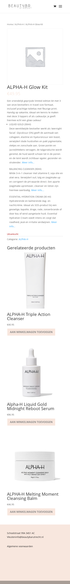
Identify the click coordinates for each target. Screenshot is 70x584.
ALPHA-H (19, 24)
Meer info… (28, 162)
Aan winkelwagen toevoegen (31, 332)
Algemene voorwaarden (20, 546)
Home (10, 24)
